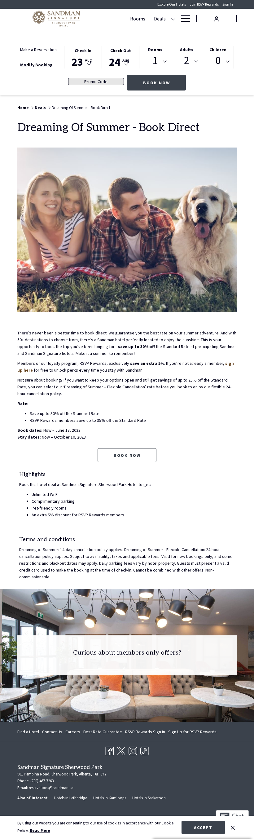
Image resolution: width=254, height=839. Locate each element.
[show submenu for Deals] (173, 19)
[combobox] (155, 61)
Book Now (164, 83)
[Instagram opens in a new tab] (133, 749)
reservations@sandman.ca (51, 787)
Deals (40, 107)
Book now (127, 455)
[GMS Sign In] (216, 18)
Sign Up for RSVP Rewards (192, 733)
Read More (40, 830)
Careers (72, 732)
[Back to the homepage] (56, 19)
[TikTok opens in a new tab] (144, 749)
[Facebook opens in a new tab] (109, 749)
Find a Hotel (28, 732)
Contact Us (52, 732)
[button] (83, 57)
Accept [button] (203, 827)
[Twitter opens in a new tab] (121, 749)
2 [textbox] (186, 60)
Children (217, 49)
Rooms (155, 49)
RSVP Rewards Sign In (145, 733)
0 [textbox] (218, 60)
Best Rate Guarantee (102, 732)
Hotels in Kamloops (109, 798)
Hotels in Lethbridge (70, 798)
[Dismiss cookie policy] (233, 827)
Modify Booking (36, 65)
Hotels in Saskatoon (149, 798)
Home (23, 107)
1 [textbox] (155, 60)
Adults (186, 49)
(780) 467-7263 (41, 781)
